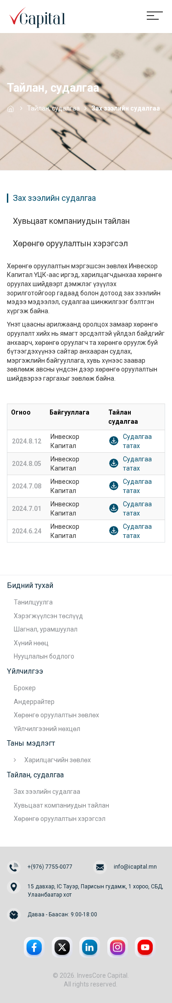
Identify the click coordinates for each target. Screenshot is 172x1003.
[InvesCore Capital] (36, 16)
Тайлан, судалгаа (53, 108)
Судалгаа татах (137, 441)
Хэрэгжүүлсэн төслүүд (48, 616)
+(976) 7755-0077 (50, 867)
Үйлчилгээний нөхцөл (47, 728)
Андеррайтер (34, 701)
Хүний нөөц (31, 643)
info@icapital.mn (135, 867)
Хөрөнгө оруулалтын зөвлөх (56, 715)
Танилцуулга (33, 602)
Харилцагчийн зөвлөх (57, 760)
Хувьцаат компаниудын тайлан (71, 221)
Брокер (25, 688)
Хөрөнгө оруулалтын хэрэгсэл (70, 243)
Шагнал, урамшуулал (46, 629)
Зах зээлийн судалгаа (54, 198)
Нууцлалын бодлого (44, 656)
